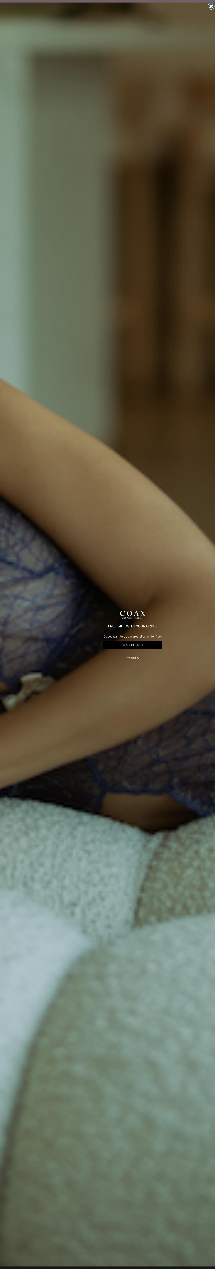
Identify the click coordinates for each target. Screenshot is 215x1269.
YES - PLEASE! (132, 645)
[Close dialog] (211, 6)
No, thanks (132, 658)
